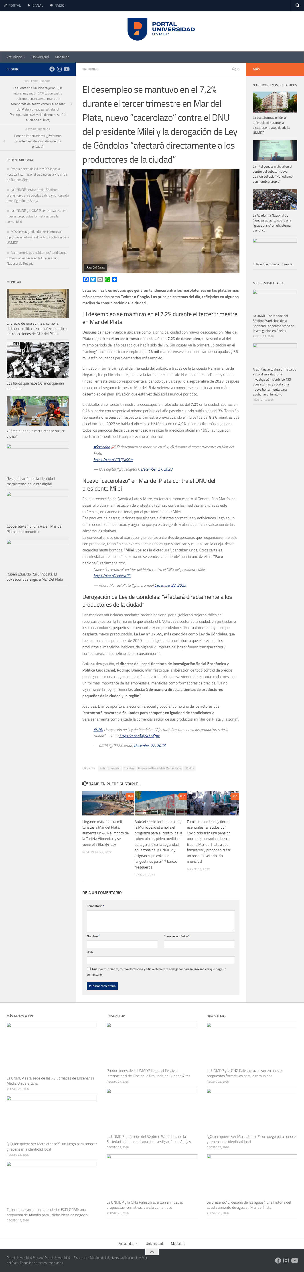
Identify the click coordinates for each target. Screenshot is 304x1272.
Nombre (93, 936)
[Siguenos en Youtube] (66, 69)
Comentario (95, 906)
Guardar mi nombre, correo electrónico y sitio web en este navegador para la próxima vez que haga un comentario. (156, 972)
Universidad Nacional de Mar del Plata (159, 768)
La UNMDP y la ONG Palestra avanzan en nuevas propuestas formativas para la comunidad (37, 216)
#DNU (98, 729)
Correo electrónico (177, 936)
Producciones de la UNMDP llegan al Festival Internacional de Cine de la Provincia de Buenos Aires (37, 174)
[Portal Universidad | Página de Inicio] (40, 31)
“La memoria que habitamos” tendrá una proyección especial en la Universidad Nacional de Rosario (36, 258)
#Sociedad (101, 446)
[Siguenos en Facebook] (52, 69)
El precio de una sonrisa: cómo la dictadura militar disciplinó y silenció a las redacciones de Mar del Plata (37, 328)
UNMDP (189, 768)
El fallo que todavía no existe (272, 264)
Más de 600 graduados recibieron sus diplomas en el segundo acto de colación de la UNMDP (38, 237)
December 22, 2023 (170, 585)
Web (90, 952)
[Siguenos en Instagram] (59, 69)
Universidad (40, 57)
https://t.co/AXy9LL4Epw (139, 735)
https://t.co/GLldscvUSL (112, 576)
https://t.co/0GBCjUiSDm (113, 459)
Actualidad (14, 57)
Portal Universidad (109, 768)
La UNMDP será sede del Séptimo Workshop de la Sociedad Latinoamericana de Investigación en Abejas (38, 195)
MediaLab (62, 57)
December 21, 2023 (156, 469)
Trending (90, 69)
